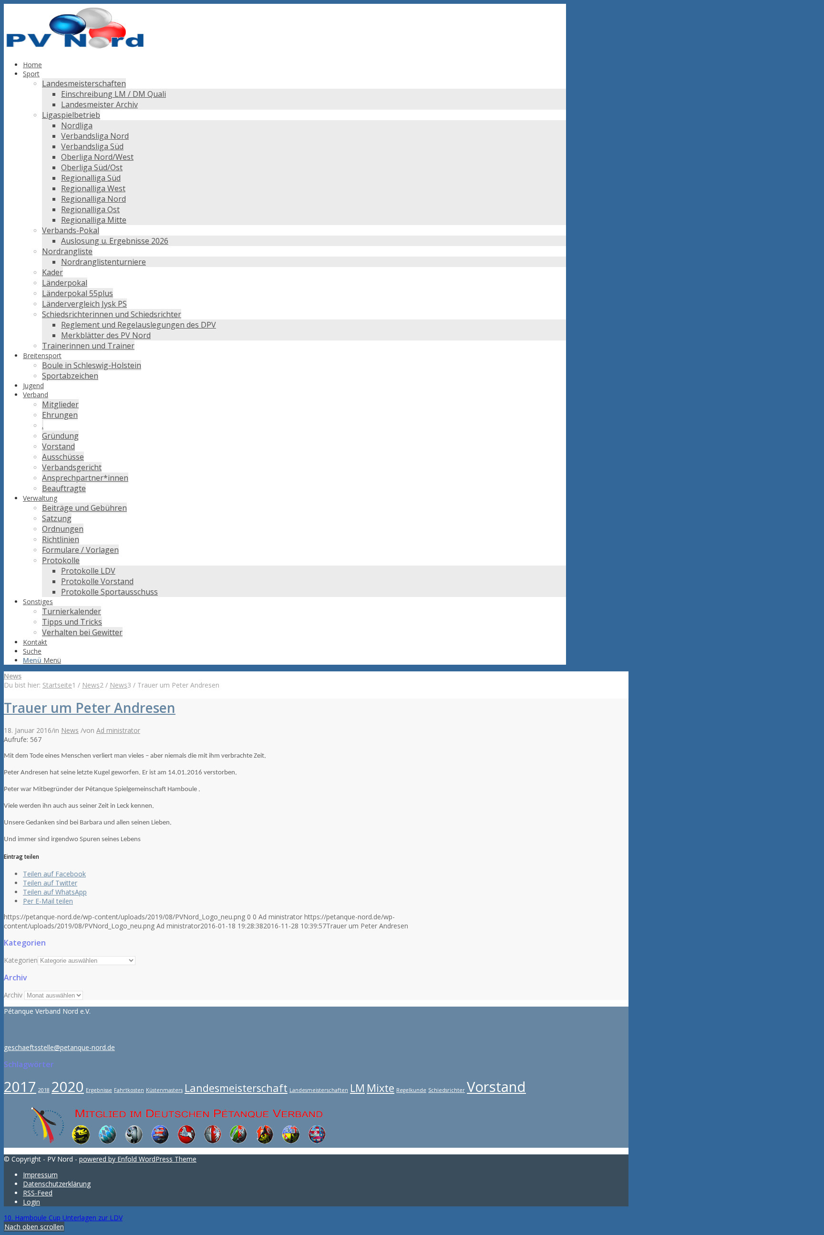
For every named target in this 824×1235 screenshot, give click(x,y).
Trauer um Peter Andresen (89, 708)
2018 (44, 1090)
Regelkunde (411, 1090)
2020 (68, 1086)
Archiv (13, 994)
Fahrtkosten (129, 1090)
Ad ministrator (118, 730)
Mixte (380, 1088)
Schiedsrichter (446, 1090)
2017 (20, 1086)
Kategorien (21, 960)
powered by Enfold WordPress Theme (137, 1158)
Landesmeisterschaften (318, 1090)
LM (357, 1088)
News (12, 675)
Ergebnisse (99, 1090)
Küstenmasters (164, 1090)
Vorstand (496, 1086)
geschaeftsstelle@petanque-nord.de (59, 1047)
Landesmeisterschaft (236, 1088)
